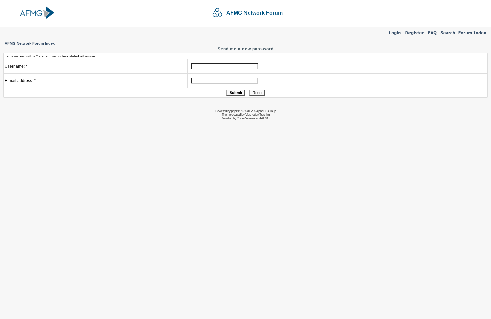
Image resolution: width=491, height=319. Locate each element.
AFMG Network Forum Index (30, 43)
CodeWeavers (246, 118)
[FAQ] (432, 35)
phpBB (235, 111)
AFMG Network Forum (254, 13)
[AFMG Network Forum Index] (472, 35)
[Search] (448, 35)
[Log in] (395, 35)
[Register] (414, 35)
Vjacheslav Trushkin (257, 114)
